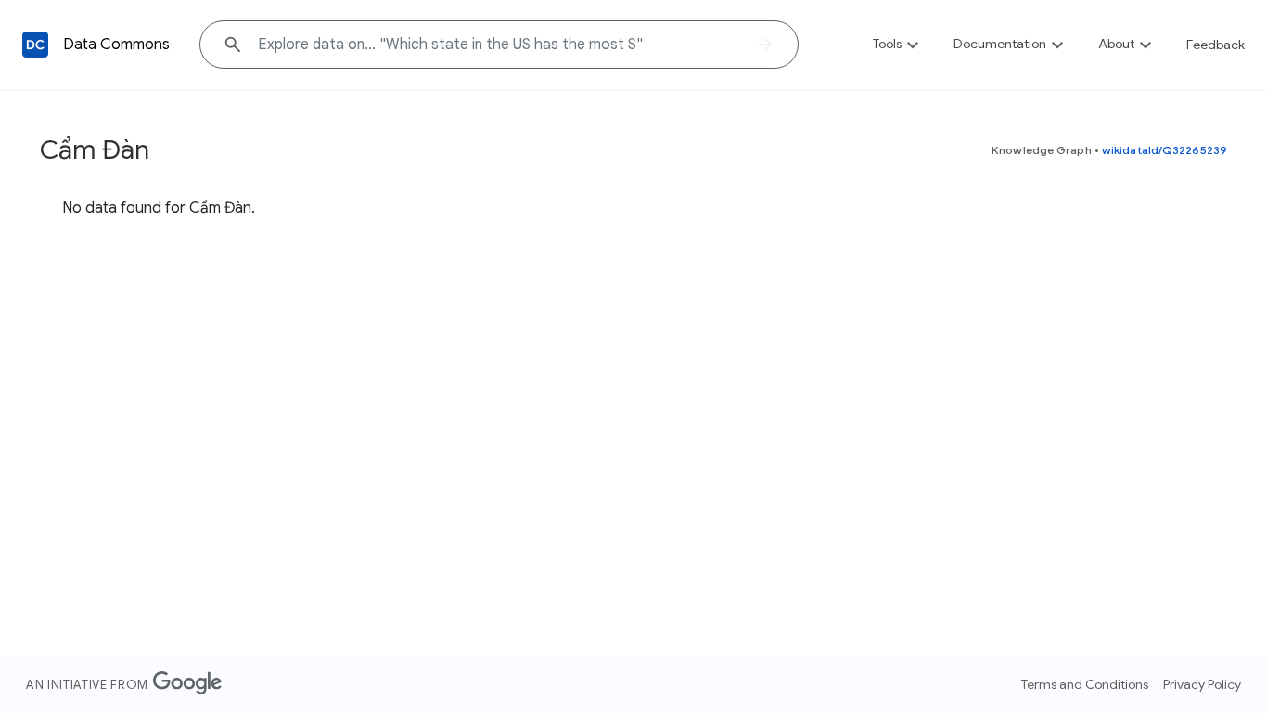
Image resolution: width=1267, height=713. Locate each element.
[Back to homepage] (35, 45)
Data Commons (116, 44)
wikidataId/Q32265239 (1164, 150)
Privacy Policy (1202, 684)
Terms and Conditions (1084, 684)
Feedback (1215, 44)
